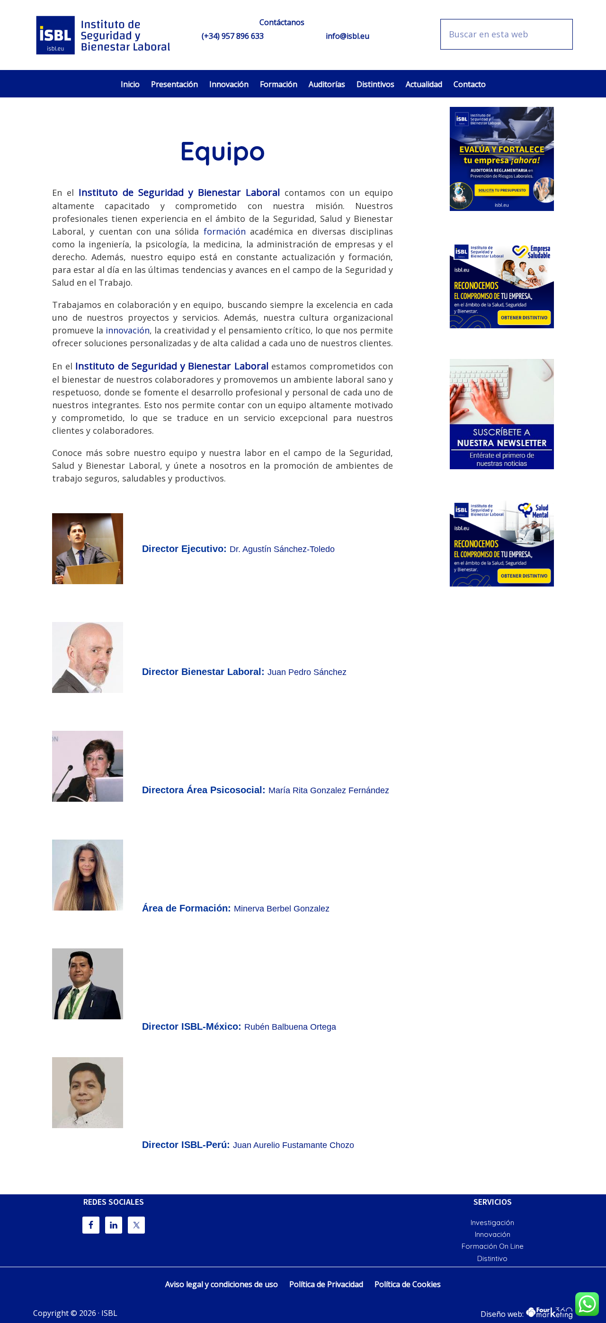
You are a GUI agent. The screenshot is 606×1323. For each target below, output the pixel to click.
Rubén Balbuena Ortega (290, 1027)
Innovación (492, 1234)
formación (225, 231)
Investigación (492, 1222)
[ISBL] (104, 35)
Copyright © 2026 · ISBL (75, 1313)
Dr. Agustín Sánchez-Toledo (282, 549)
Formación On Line (493, 1246)
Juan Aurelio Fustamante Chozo (293, 1145)
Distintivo (492, 1258)
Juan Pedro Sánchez (307, 672)
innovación (128, 330)
